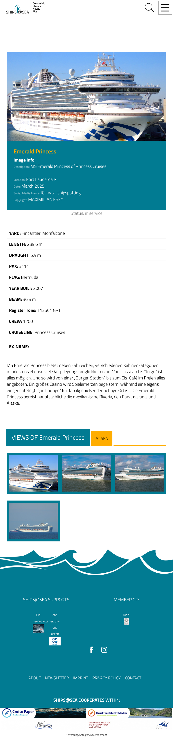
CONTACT (133, 678)
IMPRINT (80, 678)
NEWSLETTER (57, 678)
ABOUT (34, 678)
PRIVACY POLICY (106, 678)
